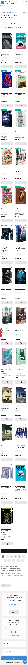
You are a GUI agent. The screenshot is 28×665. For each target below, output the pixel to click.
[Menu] (2, 2)
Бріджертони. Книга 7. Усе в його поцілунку (20, 248)
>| (22, 560)
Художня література (11, 12)
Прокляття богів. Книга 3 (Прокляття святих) (7, 530)
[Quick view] (11, 33)
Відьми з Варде (5, 170)
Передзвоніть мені (14, 608)
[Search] (3, 8)
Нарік (16, 209)
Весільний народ (20, 369)
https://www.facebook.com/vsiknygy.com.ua (11, 632)
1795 (16, 408)
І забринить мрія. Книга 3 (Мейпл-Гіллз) (6, 487)
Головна (3, 12)
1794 (2, 445)
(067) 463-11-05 (15, 606)
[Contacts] (21, 2)
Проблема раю (5, 209)
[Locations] (16, 2)
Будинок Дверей (6, 408)
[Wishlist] (11, 36)
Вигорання (18, 54)
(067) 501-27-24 (15, 603)
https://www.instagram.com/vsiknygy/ (15, 632)
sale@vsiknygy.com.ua (14, 635)
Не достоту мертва (6, 132)
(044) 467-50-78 (14, 604)
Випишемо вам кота (21, 132)
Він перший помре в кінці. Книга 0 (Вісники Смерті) (20, 447)
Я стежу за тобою (6, 289)
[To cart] (7, 66)
